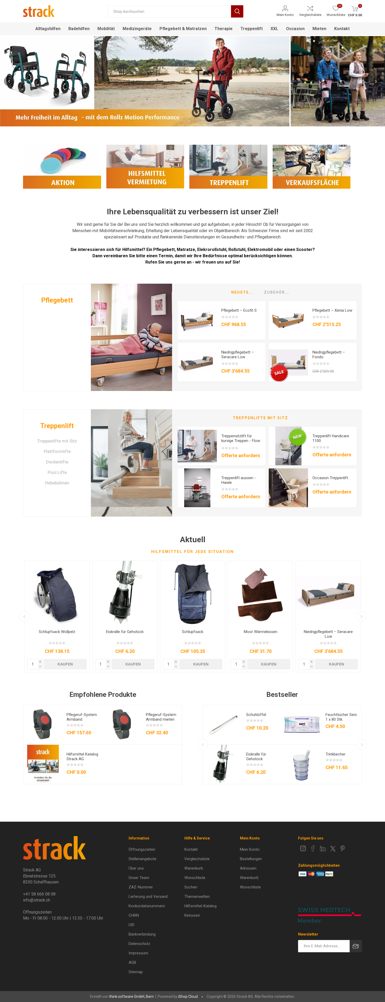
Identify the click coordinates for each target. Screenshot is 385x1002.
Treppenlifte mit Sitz (57, 441)
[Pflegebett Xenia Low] (288, 320)
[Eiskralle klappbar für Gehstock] (124, 593)
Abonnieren (356, 946)
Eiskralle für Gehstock (125, 631)
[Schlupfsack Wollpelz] (57, 593)
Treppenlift (57, 426)
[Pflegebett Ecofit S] (197, 320)
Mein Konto (285, 15)
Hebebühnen (57, 482)
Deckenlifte (57, 461)
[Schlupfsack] (192, 593)
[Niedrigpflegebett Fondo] (288, 362)
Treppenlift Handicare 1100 (330, 438)
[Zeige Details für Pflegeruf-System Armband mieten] (122, 724)
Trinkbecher (335, 754)
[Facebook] (313, 848)
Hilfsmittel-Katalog (200, 906)
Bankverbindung (142, 934)
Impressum (138, 953)
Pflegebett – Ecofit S (239, 310)
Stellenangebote (142, 859)
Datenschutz (139, 943)
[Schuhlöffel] (222, 724)
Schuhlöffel (256, 714)
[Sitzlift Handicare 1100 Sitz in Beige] (288, 446)
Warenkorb (193, 868)
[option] (192, 81)
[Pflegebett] (131, 337)
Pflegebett (57, 300)
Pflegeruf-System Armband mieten (161, 717)
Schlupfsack (192, 631)
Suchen (237, 11)
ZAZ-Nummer (141, 887)
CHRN (134, 915)
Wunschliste (194, 877)
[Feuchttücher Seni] (302, 724)
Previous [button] (9, 81)
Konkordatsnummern (147, 906)
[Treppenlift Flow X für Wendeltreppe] (197, 446)
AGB (132, 962)
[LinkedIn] (323, 848)
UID (131, 924)
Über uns (136, 868)
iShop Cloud (188, 996)
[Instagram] (303, 848)
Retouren (192, 915)
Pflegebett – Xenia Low (332, 310)
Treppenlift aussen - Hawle (238, 480)
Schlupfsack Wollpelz (57, 631)
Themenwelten (197, 896)
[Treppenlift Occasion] (288, 488)
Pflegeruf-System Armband (82, 717)
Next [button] (376, 81)
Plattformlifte (57, 451)
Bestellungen (251, 859)
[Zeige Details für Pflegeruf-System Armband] (43, 724)
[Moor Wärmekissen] (260, 593)
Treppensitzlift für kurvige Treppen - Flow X (240, 441)
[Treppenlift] (131, 463)
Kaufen (65, 664)
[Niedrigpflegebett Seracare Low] (197, 362)
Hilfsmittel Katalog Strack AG (82, 756)
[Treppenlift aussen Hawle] (197, 488)
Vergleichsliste (310, 15)
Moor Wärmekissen (260, 631)
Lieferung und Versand (148, 896)
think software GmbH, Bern (131, 996)
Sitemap (136, 972)
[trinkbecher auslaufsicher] (302, 764)
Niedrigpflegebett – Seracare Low (237, 354)
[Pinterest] (343, 848)
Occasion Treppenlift (330, 477)
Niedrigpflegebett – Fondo (328, 354)
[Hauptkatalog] (43, 764)
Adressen (248, 868)
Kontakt (191, 849)
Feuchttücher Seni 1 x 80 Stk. (341, 717)
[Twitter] (333, 848)
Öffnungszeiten (142, 849)
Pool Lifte (57, 472)
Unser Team (139, 877)
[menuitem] (153, 849)
